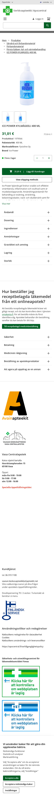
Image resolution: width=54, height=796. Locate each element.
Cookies (5, 637)
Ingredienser (11, 228)
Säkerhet (9, 336)
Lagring (8, 252)
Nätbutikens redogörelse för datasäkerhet (22, 634)
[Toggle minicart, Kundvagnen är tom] (48, 19)
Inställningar (11, 790)
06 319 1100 (11, 575)
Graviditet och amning (16, 244)
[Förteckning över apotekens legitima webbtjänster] (27, 681)
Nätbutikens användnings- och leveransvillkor (23, 640)
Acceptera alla (11, 778)
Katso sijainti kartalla (12, 460)
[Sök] (47, 25)
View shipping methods (27, 179)
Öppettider (6, 2)
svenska (46, 2)
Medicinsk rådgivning (15, 353)
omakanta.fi (7, 314)
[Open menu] (5, 19)
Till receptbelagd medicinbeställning (21, 326)
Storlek (8, 260)
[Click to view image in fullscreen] (27, 83)
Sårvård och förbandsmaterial (21, 43)
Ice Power (13, 150)
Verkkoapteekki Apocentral (29, 10)
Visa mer (6, 203)
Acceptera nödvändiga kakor (19, 784)
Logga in (39, 18)
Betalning (9, 344)
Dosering (9, 220)
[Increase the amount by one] (49, 158)
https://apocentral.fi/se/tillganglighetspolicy (22, 646)
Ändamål (9, 212)
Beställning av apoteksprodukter (21, 361)
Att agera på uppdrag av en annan (22, 369)
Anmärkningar (11, 236)
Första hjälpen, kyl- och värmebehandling (26, 49)
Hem (4, 40)
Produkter (16, 40)
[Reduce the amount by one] (37, 158)
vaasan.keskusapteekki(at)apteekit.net (20, 581)
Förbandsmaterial (15, 46)
